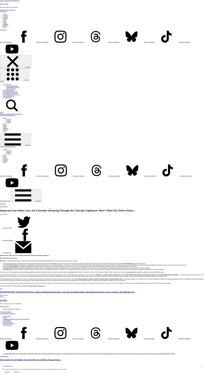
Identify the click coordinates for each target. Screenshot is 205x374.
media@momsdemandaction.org (37, 286)
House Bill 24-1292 (72, 272)
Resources (5, 24)
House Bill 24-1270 (12, 263)
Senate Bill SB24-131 (14, 266)
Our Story (5, 15)
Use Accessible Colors (14, 0)
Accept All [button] (7, 372)
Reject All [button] (16, 372)
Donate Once (18, 114)
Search (1, 112)
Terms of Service (7, 325)
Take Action (3, 30)
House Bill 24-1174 (15, 265)
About (4, 14)
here (169, 283)
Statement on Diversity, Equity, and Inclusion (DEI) (16, 319)
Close (2, 81)
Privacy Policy (7, 320)
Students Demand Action (12, 87)
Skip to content (4, 0)
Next (1, 288)
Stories (5, 23)
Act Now (3, 300)
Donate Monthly (10, 114)
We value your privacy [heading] (7, 366)
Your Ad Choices (7, 322)
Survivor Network (11, 89)
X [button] (202, 366)
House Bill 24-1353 (8, 269)
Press (4, 27)
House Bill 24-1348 (131, 272)
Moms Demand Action (12, 86)
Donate (8, 201)
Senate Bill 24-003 (8, 268)
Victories (5, 18)
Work (4, 20)
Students (5, 25)
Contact (5, 317)
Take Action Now (4, 306)
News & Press (3, 206)
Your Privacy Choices (8, 323)
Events (5, 21)
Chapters (5, 17)
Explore (27, 80)
